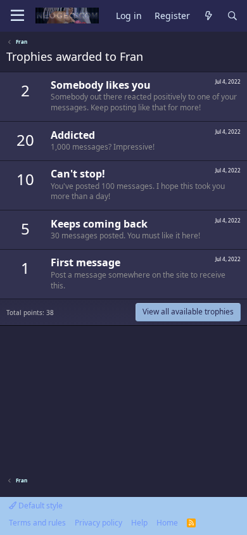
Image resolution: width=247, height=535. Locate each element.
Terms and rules (37, 522)
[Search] (232, 16)
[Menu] (17, 16)
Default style (39, 505)
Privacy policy (98, 522)
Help (139, 522)
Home (167, 522)
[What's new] (208, 16)
